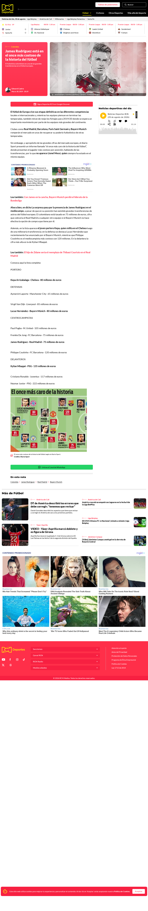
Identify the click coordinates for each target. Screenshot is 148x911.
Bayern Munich (56, 482)
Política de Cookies (122, 891)
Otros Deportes (116, 13)
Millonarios (59, 19)
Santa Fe (91, 19)
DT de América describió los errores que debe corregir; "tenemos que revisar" (55, 505)
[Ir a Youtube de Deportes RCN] (3, 660)
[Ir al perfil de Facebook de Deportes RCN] (10, 660)
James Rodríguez (28, 482)
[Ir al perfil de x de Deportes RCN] (3, 665)
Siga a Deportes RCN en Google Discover (53, 104)
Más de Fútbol (12, 493)
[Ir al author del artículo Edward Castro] (7, 90)
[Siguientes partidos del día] (144, 29)
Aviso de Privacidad (119, 652)
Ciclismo (100, 13)
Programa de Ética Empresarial (124, 660)
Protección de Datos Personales (124, 656)
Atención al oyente (119, 648)
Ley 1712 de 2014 (119, 668)
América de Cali (46, 19)
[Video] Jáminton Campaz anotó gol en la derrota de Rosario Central (104, 540)
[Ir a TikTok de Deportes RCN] (24, 660)
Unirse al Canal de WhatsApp (53, 467)
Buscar (131, 5)
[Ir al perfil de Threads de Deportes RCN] (11, 665)
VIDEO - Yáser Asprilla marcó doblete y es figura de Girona (54, 530)
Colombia (14, 482)
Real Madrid (42, 482)
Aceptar (138, 891)
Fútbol (85, 13)
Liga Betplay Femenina (76, 19)
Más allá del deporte (137, 13)
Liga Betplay (32, 19)
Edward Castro (18, 88)
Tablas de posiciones (107, 5)
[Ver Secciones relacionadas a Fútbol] (90, 13)
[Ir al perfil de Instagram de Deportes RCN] (17, 660)
